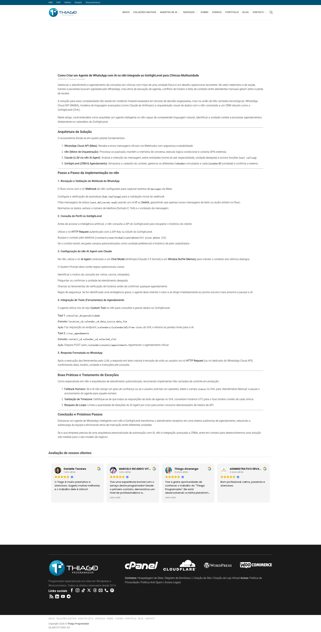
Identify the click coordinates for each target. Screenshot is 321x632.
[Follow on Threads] (95, 590)
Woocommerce (93, 2)
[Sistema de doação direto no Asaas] (27, 525)
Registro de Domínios (177, 578)
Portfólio (232, 12)
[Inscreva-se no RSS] (51, 597)
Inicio (126, 12)
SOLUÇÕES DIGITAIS (144, 12)
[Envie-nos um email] (100, 590)
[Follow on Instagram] (77, 590)
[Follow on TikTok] (83, 590)
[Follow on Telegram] (69, 597)
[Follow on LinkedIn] (57, 597)
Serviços (189, 12)
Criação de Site (202, 578)
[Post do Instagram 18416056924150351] (187, 525)
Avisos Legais (173, 582)
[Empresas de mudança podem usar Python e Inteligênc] (133, 525)
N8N (50, 2)
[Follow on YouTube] (63, 597)
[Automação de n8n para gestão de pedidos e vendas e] (241, 525)
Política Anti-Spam (152, 582)
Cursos (217, 12)
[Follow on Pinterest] (112, 590)
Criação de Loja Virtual (226, 578)
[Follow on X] (89, 590)
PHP (58, 2)
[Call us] (106, 590)
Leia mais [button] (115, 497)
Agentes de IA (168, 12)
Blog (245, 12)
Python (67, 2)
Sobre (204, 12)
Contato (258, 12)
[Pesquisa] (271, 12)
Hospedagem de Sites (150, 578)
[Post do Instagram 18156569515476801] (294, 525)
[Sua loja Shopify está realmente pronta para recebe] (80, 527)
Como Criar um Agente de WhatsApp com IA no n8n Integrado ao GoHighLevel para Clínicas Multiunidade (128, 75)
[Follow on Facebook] (72, 590)
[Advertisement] (100, 43)
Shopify (78, 2)
